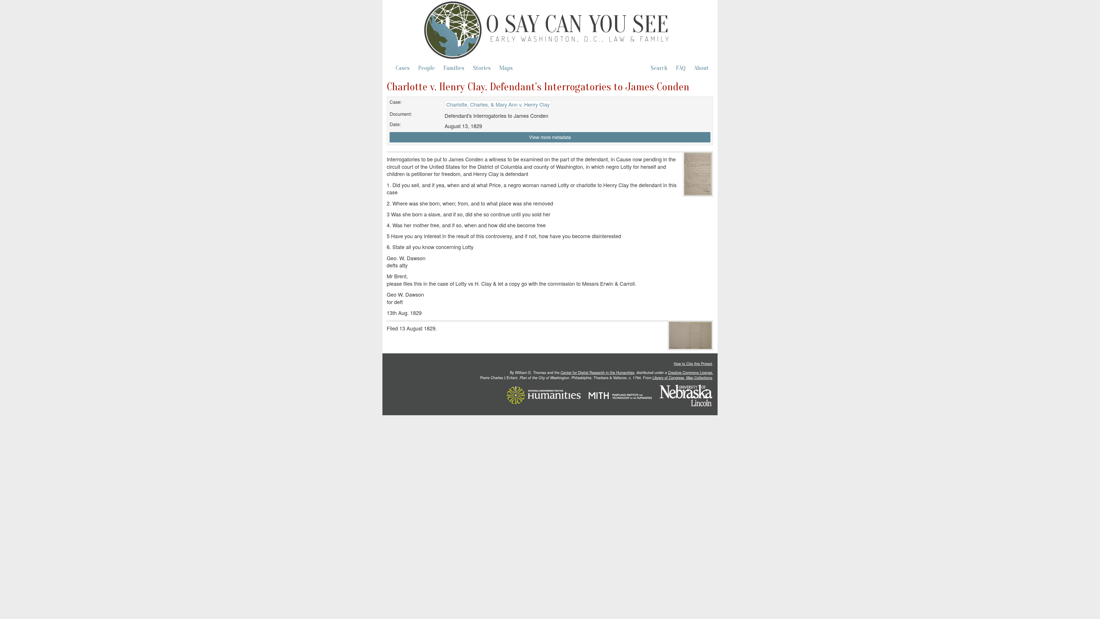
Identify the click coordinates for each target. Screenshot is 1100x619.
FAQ (680, 68)
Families (453, 68)
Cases (403, 68)
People (426, 68)
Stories (482, 68)
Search (659, 68)
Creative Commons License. (690, 372)
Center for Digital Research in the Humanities (597, 372)
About (701, 68)
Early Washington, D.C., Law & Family (580, 38)
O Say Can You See (577, 24)
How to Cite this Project (693, 363)
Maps (506, 68)
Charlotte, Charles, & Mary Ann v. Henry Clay (498, 104)
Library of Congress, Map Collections (682, 377)
